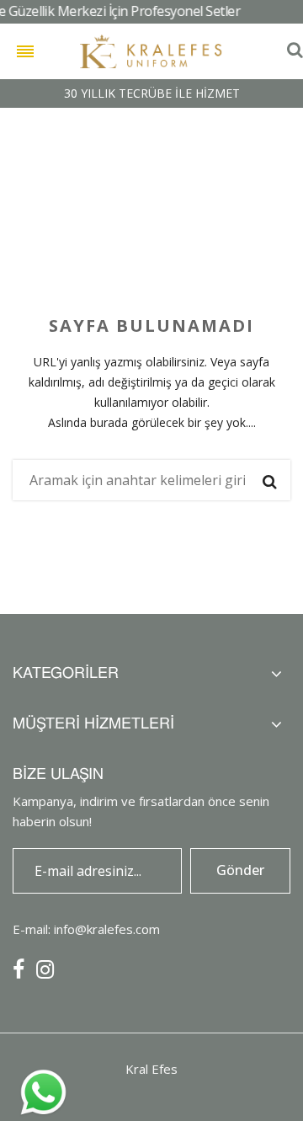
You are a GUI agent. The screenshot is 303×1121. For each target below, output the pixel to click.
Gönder (240, 870)
